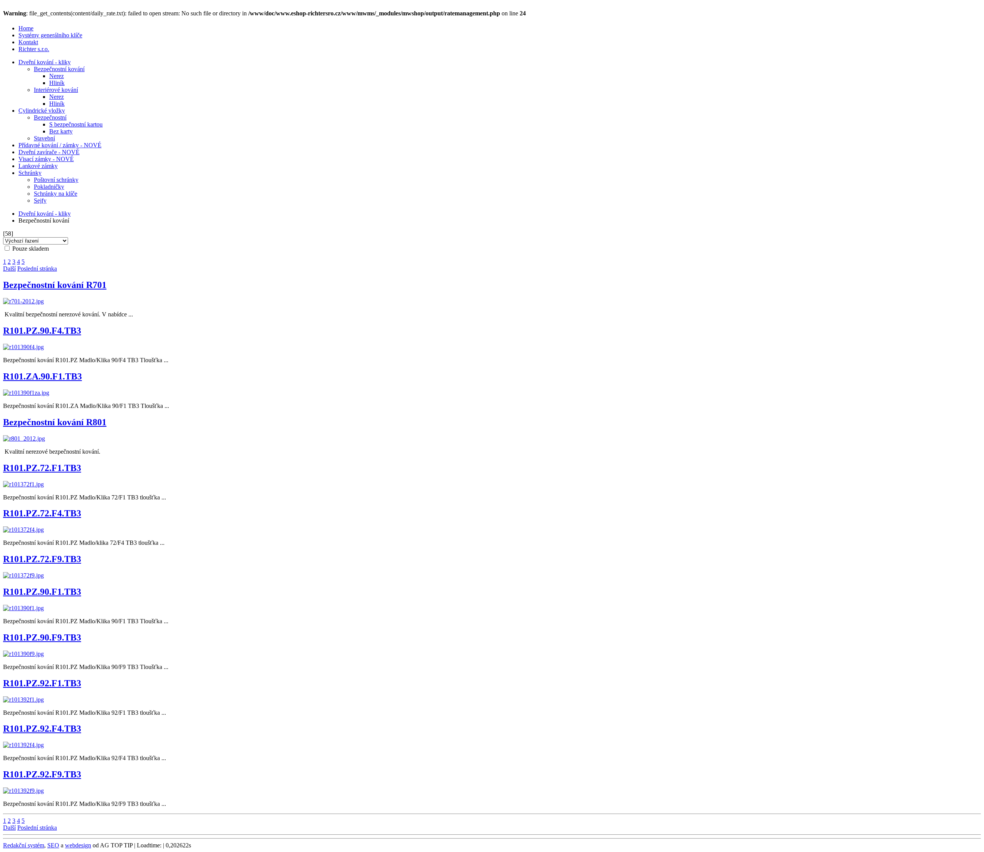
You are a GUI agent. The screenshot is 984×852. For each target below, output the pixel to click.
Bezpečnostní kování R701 (54, 285)
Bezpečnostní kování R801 (54, 422)
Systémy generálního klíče (50, 35)
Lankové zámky (38, 166)
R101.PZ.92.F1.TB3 (42, 683)
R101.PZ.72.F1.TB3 (42, 468)
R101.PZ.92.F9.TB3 (42, 774)
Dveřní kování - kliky (44, 62)
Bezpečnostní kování (59, 69)
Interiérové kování (56, 90)
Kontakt (28, 42)
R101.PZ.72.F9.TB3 (42, 559)
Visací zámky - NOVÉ (46, 159)
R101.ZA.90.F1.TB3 (42, 376)
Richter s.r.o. (33, 49)
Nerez (56, 76)
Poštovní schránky (56, 179)
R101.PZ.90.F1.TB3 (42, 592)
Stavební (44, 138)
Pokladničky (49, 186)
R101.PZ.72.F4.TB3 (42, 513)
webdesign (78, 845)
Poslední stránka (37, 268)
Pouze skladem (30, 248)
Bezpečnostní (50, 117)
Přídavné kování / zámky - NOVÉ (59, 145)
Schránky (30, 173)
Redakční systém (23, 845)
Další (9, 268)
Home (25, 28)
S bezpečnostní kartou (76, 124)
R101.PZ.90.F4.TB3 (42, 331)
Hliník (57, 83)
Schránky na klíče (55, 193)
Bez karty (61, 131)
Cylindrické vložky (41, 110)
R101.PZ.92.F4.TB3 (42, 729)
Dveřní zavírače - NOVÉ (49, 152)
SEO (53, 845)
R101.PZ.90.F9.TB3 (42, 637)
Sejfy (40, 200)
